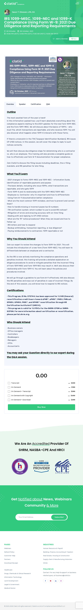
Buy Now (42, 407)
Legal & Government (11, 584)
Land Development (11, 581)
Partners (7, 559)
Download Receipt (11, 563)
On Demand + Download (43, 400)
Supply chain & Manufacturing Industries (57, 559)
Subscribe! (59, 517)
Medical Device (9, 588)
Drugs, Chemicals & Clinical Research (17, 573)
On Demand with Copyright (43, 396)
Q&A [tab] (48, 104)
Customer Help (9, 555)
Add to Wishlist (62, 39)
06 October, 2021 (26, 31)
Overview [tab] (10, 104)
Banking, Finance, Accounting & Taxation (58, 552)
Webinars (7, 548)
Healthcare (8, 570)
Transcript (43, 383)
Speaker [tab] (22, 104)
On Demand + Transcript (43, 391)
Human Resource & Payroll (53, 548)
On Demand (43, 387)
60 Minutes (10, 31)
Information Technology (13, 577)
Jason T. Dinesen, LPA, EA (23, 12)
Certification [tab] (36, 104)
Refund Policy (9, 552)
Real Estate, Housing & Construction (56, 555)
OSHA (45, 563)
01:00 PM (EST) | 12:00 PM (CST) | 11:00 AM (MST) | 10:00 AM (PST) (32, 34)
